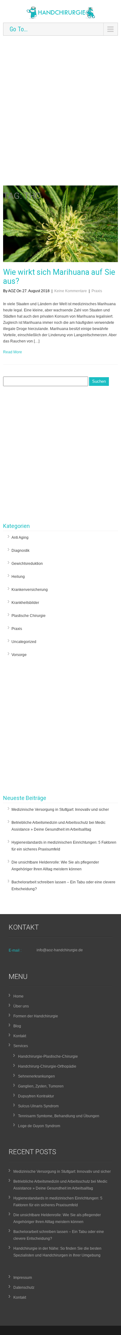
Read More (12, 352)
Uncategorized (23, 642)
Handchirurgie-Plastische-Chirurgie (48, 1056)
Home (18, 996)
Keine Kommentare (70, 291)
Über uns (21, 1006)
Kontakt (19, 1036)
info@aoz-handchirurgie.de (60, 950)
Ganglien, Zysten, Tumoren (41, 1086)
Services (20, 1046)
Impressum (22, 1277)
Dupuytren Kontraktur (36, 1096)
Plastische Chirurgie (28, 616)
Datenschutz (23, 1287)
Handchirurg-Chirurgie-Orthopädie (47, 1066)
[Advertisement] (60, 99)
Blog (17, 1026)
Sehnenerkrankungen (36, 1076)
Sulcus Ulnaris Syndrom (38, 1106)
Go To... (19, 29)
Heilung (18, 576)
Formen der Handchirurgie (35, 1016)
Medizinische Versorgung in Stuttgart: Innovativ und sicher (60, 809)
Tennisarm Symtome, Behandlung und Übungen (58, 1116)
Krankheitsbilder (25, 603)
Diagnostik (20, 550)
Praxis (97, 291)
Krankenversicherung (29, 589)
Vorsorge (19, 655)
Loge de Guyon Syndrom (39, 1126)
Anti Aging (20, 537)
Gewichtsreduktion (27, 563)
